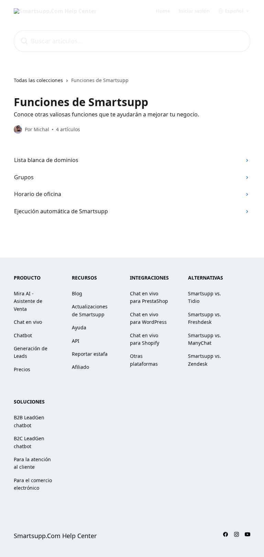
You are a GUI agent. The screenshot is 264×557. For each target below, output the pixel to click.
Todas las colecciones (38, 80)
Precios (22, 369)
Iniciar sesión (194, 11)
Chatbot (23, 335)
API (75, 341)
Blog (77, 293)
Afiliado (80, 367)
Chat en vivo (28, 322)
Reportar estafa (90, 354)
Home (163, 11)
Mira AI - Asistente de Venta (28, 301)
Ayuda (79, 327)
